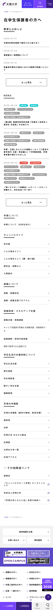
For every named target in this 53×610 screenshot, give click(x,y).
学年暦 (7, 244)
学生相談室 (9, 378)
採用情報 (33, 591)
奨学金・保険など (12, 266)
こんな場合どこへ (12, 251)
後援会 (7, 476)
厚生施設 (8, 371)
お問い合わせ (13, 540)
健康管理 (8, 393)
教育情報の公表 (25, 532)
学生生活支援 (10, 364)
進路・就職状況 (11, 293)
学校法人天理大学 (12, 493)
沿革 (6, 428)
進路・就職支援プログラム (17, 300)
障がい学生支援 (11, 386)
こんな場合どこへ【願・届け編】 (20, 259)
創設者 (7, 420)
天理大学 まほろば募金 (15, 435)
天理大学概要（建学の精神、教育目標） (23, 413)
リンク (8, 597)
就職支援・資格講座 (13, 320)
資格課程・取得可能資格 (16, 339)
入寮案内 (8, 274)
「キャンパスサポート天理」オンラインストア (24, 484)
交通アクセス (10, 457)
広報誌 (7, 442)
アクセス (37, 608)
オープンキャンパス (28, 4)
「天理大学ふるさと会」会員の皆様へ (22, 500)
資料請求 (40, 6)
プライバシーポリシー (38, 597)
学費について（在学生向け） (18, 225)
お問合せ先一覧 (11, 450)
